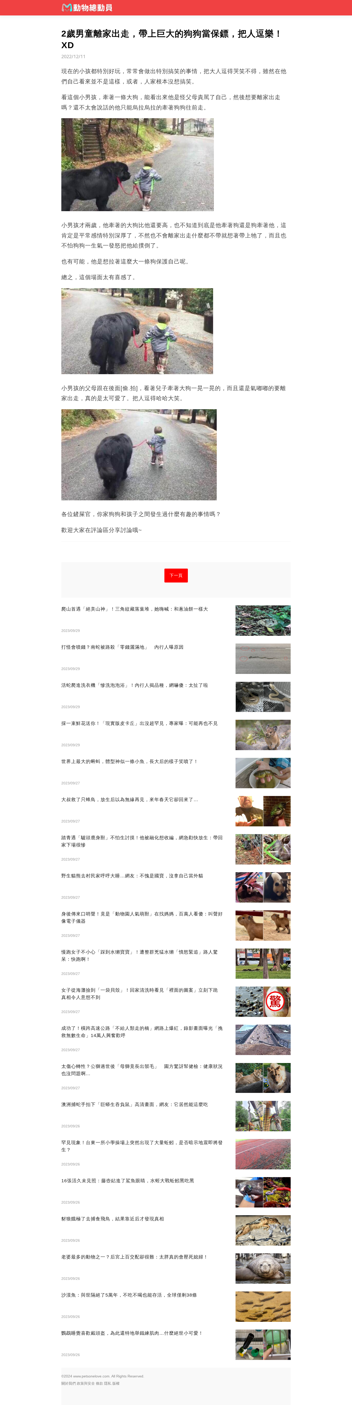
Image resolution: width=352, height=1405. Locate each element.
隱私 (107, 1383)
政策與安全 (86, 1383)
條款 (99, 1383)
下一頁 (176, 575)
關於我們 (68, 1383)
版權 (116, 1383)
